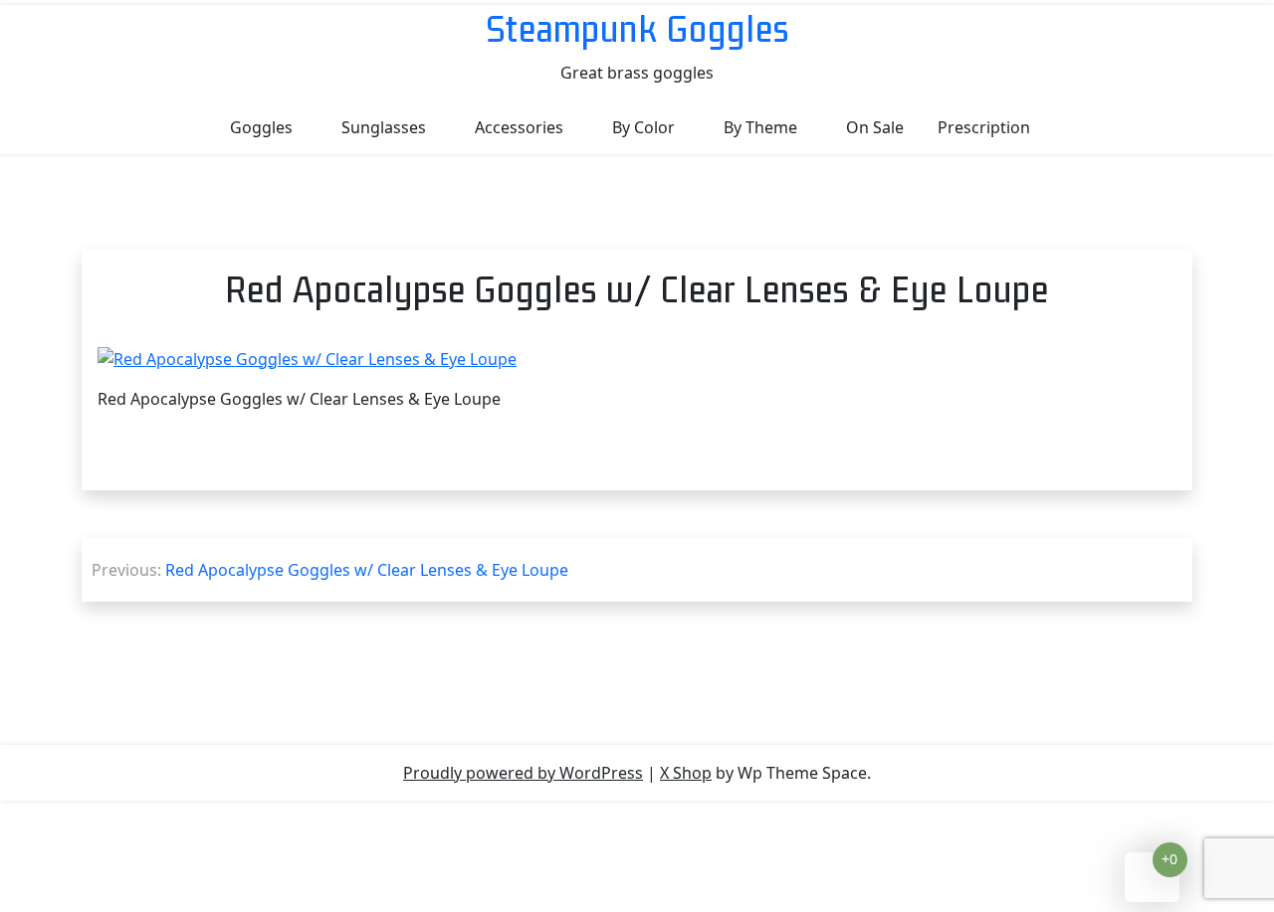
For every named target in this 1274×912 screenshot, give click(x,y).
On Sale (875, 127)
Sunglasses (383, 127)
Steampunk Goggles (637, 28)
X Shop (686, 773)
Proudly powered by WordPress (523, 773)
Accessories (519, 127)
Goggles (261, 127)
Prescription (984, 127)
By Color (643, 127)
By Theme (760, 127)
